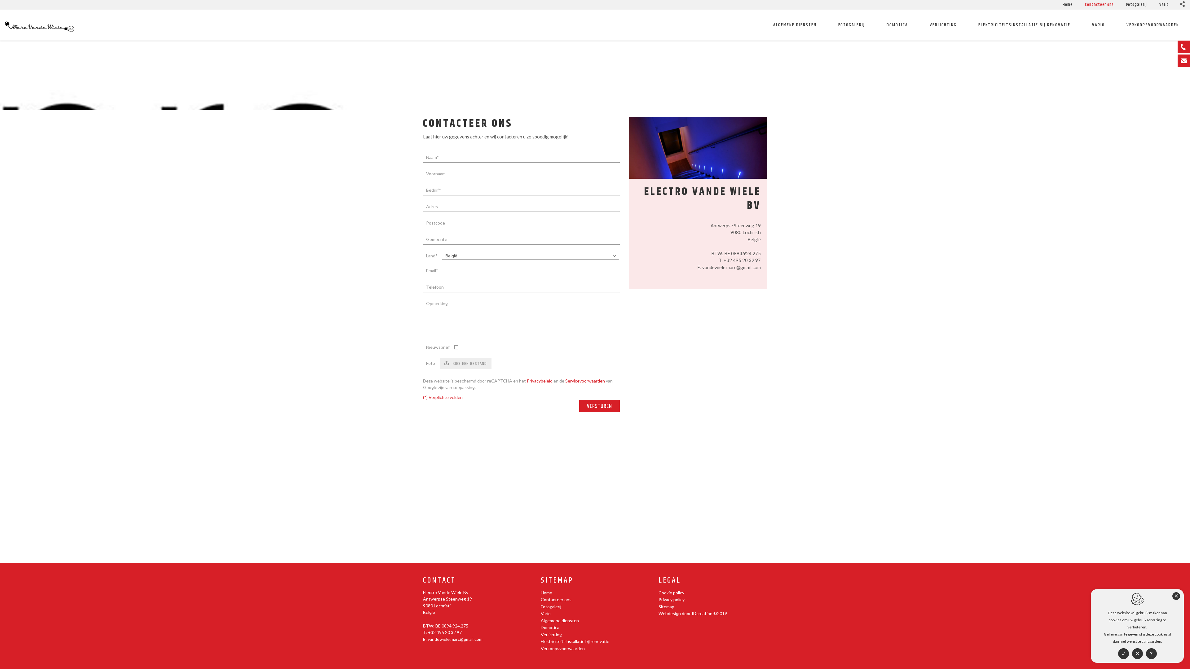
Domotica (897, 24)
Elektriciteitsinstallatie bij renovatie (1024, 24)
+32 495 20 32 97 (742, 260)
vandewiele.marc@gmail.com (731, 267)
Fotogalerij (1136, 4)
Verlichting (943, 24)
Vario (1164, 4)
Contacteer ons (1099, 4)
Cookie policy (671, 592)
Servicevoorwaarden (585, 380)
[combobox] (530, 256)
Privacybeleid (540, 380)
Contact (439, 580)
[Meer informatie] (1151, 653)
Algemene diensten (795, 24)
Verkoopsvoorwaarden (563, 648)
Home (1068, 4)
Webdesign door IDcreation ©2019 (693, 613)
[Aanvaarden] (1123, 653)
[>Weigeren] (1137, 653)
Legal (670, 580)
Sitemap (557, 580)
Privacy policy (672, 599)
